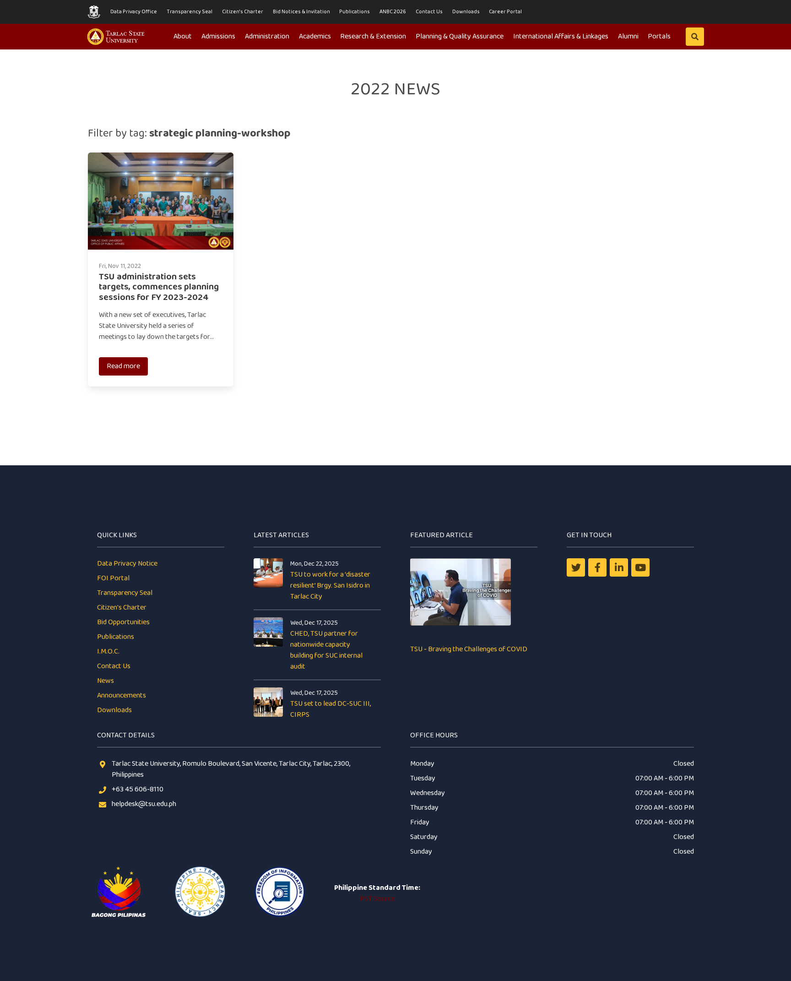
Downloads (466, 11)
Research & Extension (373, 36)
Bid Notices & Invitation (301, 11)
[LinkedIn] (619, 567)
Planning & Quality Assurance (460, 36)
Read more (123, 366)
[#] (640, 567)
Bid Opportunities (123, 622)
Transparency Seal (189, 11)
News (105, 681)
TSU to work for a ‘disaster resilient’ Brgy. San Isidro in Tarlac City (330, 585)
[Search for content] (695, 36)
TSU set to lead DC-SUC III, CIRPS (330, 709)
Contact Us (429, 11)
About (182, 36)
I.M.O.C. (108, 651)
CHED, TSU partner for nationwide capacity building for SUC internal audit (326, 650)
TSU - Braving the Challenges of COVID (468, 649)
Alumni (628, 36)
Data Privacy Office (133, 11)
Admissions (218, 36)
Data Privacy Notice (127, 563)
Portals (659, 36)
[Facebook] (597, 567)
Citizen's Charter (242, 11)
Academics (315, 36)
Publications (354, 11)
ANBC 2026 (392, 11)
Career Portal (505, 11)
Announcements (121, 695)
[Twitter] (576, 567)
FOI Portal (113, 578)
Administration (267, 36)
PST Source (377, 899)
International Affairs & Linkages (560, 36)
